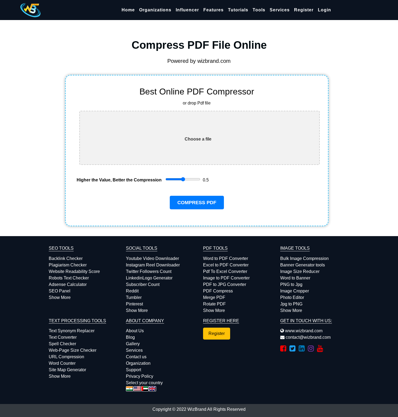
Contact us (136, 356)
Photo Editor (292, 297)
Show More (60, 297)
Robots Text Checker (69, 278)
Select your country (144, 382)
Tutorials (238, 10)
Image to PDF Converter (226, 278)
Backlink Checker (66, 258)
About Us (135, 330)
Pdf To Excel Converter (225, 271)
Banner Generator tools (302, 265)
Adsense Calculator (68, 284)
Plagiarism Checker (68, 265)
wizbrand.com (214, 61)
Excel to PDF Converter (226, 265)
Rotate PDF (214, 304)
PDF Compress (218, 291)
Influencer (187, 10)
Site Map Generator (67, 369)
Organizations (155, 10)
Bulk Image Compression (304, 258)
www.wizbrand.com (303, 330)
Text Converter (63, 337)
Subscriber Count (142, 284)
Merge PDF (214, 297)
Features (213, 10)
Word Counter (62, 363)
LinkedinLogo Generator (149, 278)
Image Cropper (294, 291)
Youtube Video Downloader (152, 258)
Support (133, 369)
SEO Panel (59, 291)
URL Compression (66, 356)
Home (128, 10)
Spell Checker (62, 343)
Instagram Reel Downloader (153, 265)
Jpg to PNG (291, 304)
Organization (138, 363)
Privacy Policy (139, 376)
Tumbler (134, 297)
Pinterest (134, 304)
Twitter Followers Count (148, 271)
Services (280, 10)
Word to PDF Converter (225, 258)
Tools (259, 10)
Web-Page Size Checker (72, 350)
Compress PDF (196, 202)
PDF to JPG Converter (224, 284)
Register (304, 10)
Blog (130, 337)
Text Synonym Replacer (71, 330)
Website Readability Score (74, 271)
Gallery (133, 343)
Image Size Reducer (299, 271)
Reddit (132, 291)
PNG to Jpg (291, 284)
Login (324, 10)
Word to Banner (295, 278)
